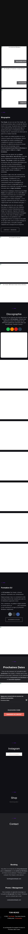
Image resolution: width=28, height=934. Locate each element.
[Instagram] (14, 614)
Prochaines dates (21, 61)
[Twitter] (12, 923)
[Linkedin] (18, 923)
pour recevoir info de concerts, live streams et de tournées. (12, 697)
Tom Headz (14, 912)
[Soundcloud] (12, 329)
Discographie (22, 82)
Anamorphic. (18, 918)
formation (23, 102)
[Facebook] (18, 614)
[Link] (10, 614)
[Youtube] (16, 329)
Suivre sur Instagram (14, 754)
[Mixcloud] (20, 329)
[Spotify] (8, 329)
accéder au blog (14, 619)
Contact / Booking (10, 229)
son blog (14, 605)
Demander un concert (14, 714)
